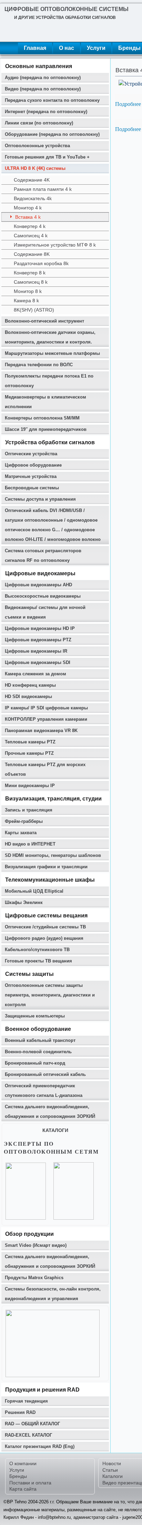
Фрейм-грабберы (24, 821)
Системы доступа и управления (40, 499)
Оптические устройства (31, 453)
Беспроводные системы (32, 487)
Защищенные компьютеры (35, 1016)
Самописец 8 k (31, 282)
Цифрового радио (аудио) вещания (44, 938)
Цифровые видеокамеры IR (36, 651)
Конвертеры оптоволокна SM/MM (42, 418)
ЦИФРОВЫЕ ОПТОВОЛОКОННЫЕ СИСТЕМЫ (66, 9)
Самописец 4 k (31, 235)
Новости (111, 1463)
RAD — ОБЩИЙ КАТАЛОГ (32, 1423)
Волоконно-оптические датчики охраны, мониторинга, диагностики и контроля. (50, 337)
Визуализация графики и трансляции (46, 866)
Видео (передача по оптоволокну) (43, 88)
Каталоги (112, 1476)
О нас (66, 48)
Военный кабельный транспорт (40, 1040)
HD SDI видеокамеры (28, 696)
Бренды (18, 1476)
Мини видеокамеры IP (30, 785)
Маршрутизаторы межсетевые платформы (52, 353)
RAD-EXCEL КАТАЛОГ (28, 1435)
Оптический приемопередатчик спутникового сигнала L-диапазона (43, 1090)
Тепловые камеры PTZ (30, 741)
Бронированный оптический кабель (45, 1074)
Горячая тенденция (26, 1401)
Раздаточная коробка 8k (41, 263)
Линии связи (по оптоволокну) (39, 123)
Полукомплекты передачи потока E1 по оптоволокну (49, 380)
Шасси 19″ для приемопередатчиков (46, 429)
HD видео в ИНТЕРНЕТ (30, 844)
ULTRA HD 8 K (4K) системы (35, 168)
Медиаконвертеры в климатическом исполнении (45, 401)
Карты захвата (21, 832)
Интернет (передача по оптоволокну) (46, 111)
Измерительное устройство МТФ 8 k (55, 245)
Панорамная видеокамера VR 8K (41, 730)
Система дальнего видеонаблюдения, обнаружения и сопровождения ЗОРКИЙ (50, 1111)
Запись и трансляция (28, 810)
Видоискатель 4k (33, 198)
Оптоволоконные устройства (37, 145)
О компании (23, 1463)
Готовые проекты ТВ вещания (38, 960)
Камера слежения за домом (35, 673)
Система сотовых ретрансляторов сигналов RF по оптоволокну (43, 555)
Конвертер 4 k (29, 226)
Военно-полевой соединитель (38, 1051)
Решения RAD (20, 1412)
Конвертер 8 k (29, 272)
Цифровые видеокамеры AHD (38, 584)
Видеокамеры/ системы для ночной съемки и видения (45, 612)
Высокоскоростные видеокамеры (43, 596)
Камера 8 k (26, 300)
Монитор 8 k (28, 291)
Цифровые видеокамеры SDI (37, 662)
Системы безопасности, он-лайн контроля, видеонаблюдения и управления (53, 1293)
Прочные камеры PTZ (29, 753)
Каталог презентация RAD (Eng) (39, 1446)
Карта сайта (23, 1489)
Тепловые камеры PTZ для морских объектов (45, 769)
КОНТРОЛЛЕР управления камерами (46, 719)
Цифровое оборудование (33, 465)
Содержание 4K (32, 180)
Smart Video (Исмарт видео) (36, 1245)
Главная (35, 48)
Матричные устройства (31, 476)
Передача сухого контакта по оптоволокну (52, 100)
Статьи (110, 1470)
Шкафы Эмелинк (24, 902)
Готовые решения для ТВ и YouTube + (47, 157)
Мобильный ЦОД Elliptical (34, 891)
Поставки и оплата (30, 1482)
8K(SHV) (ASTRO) (34, 310)
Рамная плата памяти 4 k (43, 189)
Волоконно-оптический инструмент (44, 321)
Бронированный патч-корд (35, 1063)
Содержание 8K (32, 254)
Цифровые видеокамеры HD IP (40, 628)
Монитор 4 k (28, 207)
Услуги (96, 48)
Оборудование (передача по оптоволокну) (52, 134)
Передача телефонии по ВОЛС (39, 364)
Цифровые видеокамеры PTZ (38, 639)
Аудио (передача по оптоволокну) (43, 77)
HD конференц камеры (30, 685)
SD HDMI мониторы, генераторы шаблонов (53, 855)
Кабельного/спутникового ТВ (37, 949)
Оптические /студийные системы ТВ (45, 926)
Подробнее (128, 103)
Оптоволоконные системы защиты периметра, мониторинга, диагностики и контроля (50, 995)
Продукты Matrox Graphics (34, 1277)
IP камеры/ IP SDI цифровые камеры (46, 707)
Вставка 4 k (28, 217)
